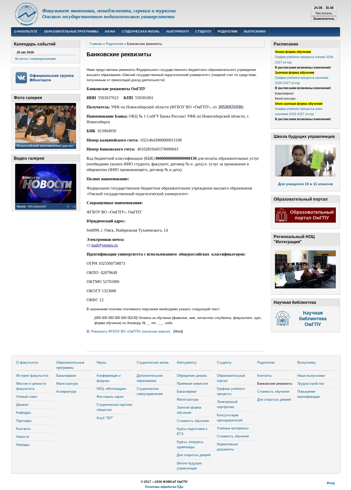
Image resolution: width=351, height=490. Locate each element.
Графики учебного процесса (231, 391)
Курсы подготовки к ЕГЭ (192, 431)
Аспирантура (66, 391)
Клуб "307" (105, 418)
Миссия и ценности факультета (31, 386)
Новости (22, 437)
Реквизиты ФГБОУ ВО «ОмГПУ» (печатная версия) (131, 331)
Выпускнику (255, 31)
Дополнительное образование (150, 378)
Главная (95, 44)
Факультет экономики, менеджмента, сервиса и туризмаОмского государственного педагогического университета (109, 13)
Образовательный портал (231, 378)
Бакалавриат (66, 376)
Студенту (203, 31)
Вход (331, 483)
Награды (23, 445)
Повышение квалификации (308, 394)
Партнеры (23, 421)
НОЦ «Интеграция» (111, 389)
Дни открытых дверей (193, 455)
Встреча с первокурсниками (35, 59)
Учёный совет (27, 397)
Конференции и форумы (109, 378)
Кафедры (23, 412)
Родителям (227, 31)
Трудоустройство (310, 383)
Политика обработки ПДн (164, 487)
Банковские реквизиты (274, 383)
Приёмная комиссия (192, 383)
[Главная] (26, 24)
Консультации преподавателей (229, 417)
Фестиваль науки (110, 397)
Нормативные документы (227, 446)
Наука (110, 31)
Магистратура (67, 383)
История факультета (32, 376)
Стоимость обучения (193, 421)
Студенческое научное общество (114, 407)
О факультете (26, 31)
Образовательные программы (71, 31)
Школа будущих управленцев (189, 465)
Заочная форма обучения (189, 410)
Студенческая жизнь (141, 31)
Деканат (22, 405)
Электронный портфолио (227, 404)
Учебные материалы (232, 428)
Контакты (23, 429)
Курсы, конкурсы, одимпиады (190, 444)
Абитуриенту (177, 31)
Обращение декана (192, 376)
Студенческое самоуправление (150, 391)
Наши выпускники (311, 376)
